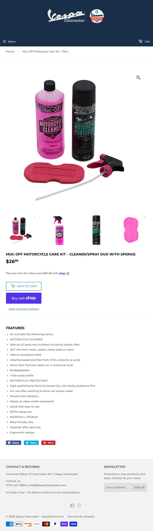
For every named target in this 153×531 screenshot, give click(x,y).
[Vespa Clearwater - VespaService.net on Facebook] (72, 506)
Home (10, 51)
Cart (147, 41)
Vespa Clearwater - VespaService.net (40, 516)
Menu (12, 41)
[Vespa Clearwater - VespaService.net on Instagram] (79, 506)
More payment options (24, 308)
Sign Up (139, 487)
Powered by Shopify (81, 516)
